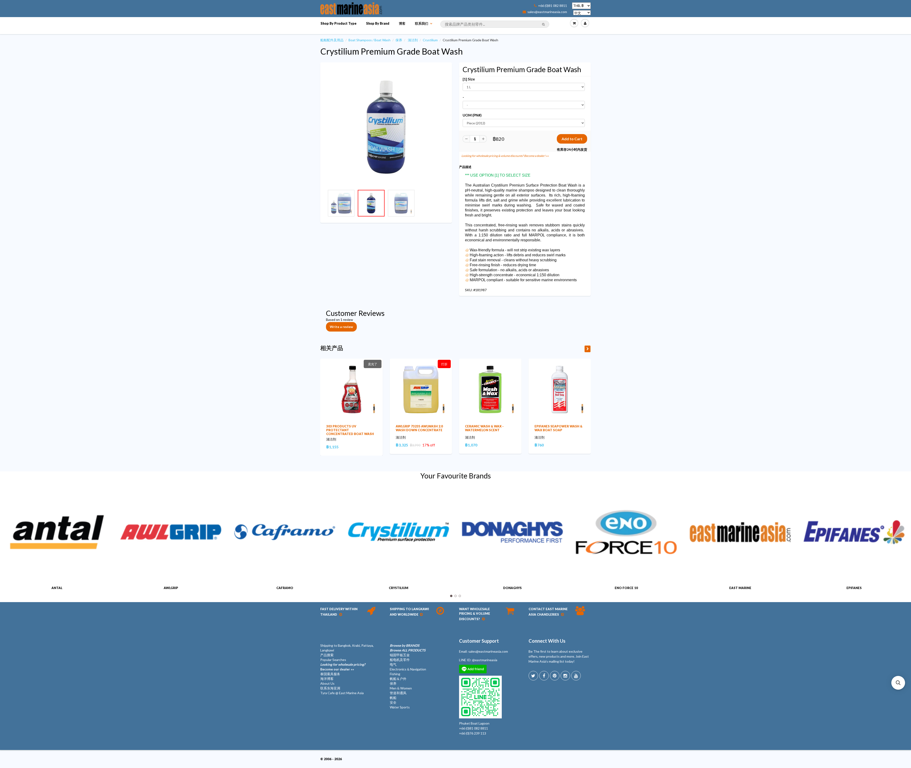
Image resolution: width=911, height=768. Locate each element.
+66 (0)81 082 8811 (552, 6)
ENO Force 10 (626, 588)
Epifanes (854, 588)
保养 (398, 40)
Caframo (284, 588)
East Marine (740, 588)
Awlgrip (171, 588)
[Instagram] (565, 675)
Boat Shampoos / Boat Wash (369, 40)
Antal (56, 588)
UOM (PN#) (472, 115)
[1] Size (469, 79)
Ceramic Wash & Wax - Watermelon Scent (484, 428)
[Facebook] (544, 675)
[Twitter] (533, 675)
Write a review (341, 327)
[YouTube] (576, 675)
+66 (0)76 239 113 (472, 733)
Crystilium (430, 40)
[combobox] (494, 24)
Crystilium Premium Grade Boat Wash (391, 51)
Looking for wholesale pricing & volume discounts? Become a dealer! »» (505, 156)
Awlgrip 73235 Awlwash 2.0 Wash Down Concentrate (419, 428)
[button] (898, 683)
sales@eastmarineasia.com (547, 12)
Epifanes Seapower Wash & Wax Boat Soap (558, 428)
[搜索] (543, 24)
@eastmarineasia (484, 660)
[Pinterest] (554, 675)
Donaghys (512, 588)
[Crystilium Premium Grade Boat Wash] (386, 127)
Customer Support (479, 641)
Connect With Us (547, 641)
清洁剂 (413, 40)
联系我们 (421, 23)
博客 (402, 23)
